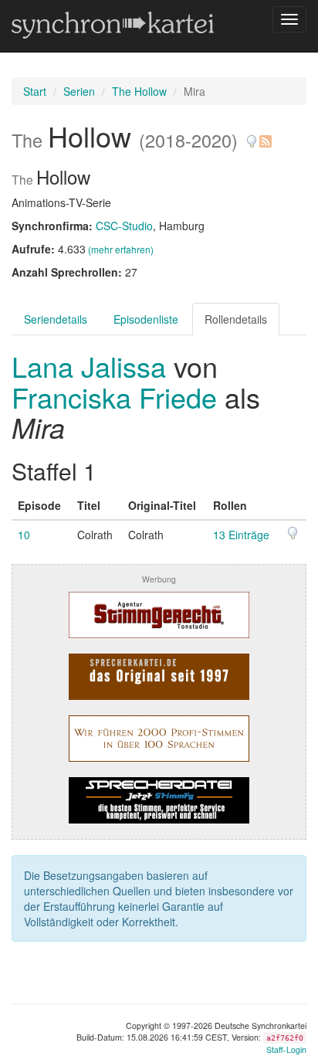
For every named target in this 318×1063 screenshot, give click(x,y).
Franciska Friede (114, 396)
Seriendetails (55, 319)
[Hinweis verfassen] (251, 135)
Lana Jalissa (93, 365)
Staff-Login (286, 1049)
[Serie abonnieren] (265, 135)
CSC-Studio (124, 225)
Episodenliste (145, 319)
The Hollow (139, 91)
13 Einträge (241, 534)
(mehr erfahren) (121, 249)
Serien (79, 91)
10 (24, 534)
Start (34, 91)
